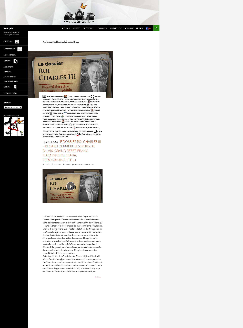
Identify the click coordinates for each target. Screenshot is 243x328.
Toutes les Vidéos (10, 93)
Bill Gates (65, 102)
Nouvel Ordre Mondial (79, 119)
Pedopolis (9, 28)
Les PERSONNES (80, 116)
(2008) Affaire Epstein (55, 96)
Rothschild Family (64, 128)
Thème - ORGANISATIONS (66, 134)
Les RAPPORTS (8, 67)
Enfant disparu (79, 105)
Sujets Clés (88, 28)
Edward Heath (66, 105)
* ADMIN (97, 96)
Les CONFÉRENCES (10, 55)
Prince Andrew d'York (74, 121)
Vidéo (47, 164)
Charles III (82, 102)
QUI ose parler (78, 125)
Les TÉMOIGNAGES (10, 76)
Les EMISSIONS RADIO (11, 81)
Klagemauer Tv (73, 113)
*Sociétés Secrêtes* (89, 99)
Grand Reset (64, 107)
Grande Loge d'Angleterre (81, 107)
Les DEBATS (7, 71)
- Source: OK (55, 102)
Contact (139, 28)
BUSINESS (74, 102)
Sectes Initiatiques (51, 131)
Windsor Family (61, 137)
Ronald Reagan (49, 128)
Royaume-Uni (81, 128)
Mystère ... (64, 119)
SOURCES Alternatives (68, 131)
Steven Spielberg (85, 131)
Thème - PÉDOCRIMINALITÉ (90, 134)
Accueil (65, 28)
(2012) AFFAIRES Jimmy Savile (78, 96)
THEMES (75, 28)
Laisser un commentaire (84, 164)
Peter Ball (56, 121)
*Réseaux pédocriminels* (53, 99)
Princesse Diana (62, 125)
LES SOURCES (114, 28)
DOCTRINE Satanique (51, 105)
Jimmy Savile (58, 113)
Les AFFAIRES (55, 116)
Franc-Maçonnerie (51, 107)
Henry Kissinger (73, 110)
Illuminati (85, 110)
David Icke (95, 102)
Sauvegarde (128, 28)
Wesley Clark (48, 137)
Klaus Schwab (87, 113)
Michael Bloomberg (51, 119)
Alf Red (67, 164)
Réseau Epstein (91, 125)
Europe (93, 105)
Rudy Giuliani (93, 128)
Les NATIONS (101, 28)
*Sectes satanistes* (72, 99)
